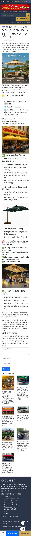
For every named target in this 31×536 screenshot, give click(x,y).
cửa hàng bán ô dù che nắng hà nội (12, 320)
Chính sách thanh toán (11, 501)
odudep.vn (17, 107)
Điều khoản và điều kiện (11, 499)
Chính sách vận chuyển (11, 503)
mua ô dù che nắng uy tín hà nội (14, 326)
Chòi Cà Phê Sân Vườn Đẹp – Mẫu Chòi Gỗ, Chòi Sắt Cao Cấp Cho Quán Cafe (8, 446)
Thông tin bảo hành (10, 507)
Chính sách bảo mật (10, 509)
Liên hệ (6, 513)
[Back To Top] (22, 523)
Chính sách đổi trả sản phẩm (12, 505)
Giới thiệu (7, 496)
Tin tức (6, 511)
